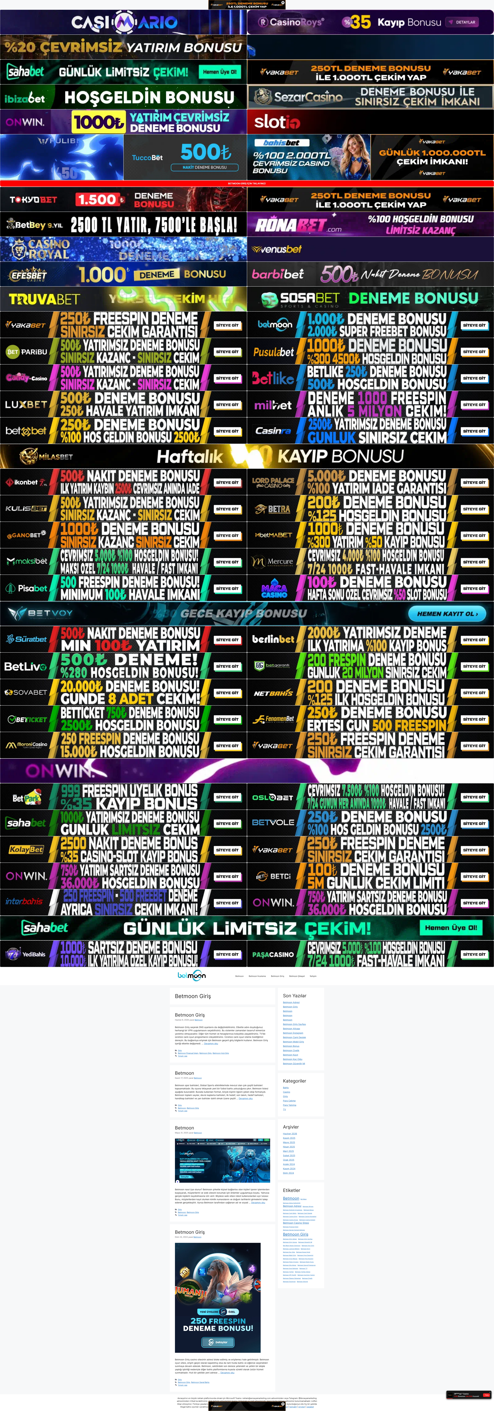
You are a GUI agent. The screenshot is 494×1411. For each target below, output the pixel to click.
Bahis (286, 1087)
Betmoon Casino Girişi (290, 1216)
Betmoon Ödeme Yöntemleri (292, 1278)
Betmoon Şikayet (297, 976)
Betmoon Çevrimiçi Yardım (306, 1275)
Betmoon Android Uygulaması (292, 1210)
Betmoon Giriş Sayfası (294, 1024)
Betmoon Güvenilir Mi (294, 1063)
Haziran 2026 (290, 1133)
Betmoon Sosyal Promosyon (307, 1265)
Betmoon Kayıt (290, 1055)
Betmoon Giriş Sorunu (290, 1242)
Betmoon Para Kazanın (306, 1259)
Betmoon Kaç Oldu (292, 1059)
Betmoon (239, 976)
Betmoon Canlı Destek (294, 1037)
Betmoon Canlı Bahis (289, 1213)
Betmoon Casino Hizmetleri (307, 1216)
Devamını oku (211, 1043)
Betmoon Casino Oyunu (290, 1220)
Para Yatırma (289, 1105)
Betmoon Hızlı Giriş (221, 1053)
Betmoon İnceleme (257, 976)
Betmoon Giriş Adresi (290, 1239)
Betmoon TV (303, 1268)
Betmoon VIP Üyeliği (289, 1275)
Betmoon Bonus (291, 1046)
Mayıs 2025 (289, 1142)
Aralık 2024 (289, 1164)
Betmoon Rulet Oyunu (307, 1262)
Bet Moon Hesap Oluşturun (291, 1245)
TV (284, 1109)
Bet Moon (304, 1199)
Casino (286, 1092)
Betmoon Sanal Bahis (200, 1382)
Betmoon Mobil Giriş (293, 1041)
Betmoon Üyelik (291, 1050)
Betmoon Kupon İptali (303, 1252)
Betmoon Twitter (288, 1272)
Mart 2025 (288, 1151)
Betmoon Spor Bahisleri (290, 1268)
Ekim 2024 (288, 1173)
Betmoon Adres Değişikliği (291, 1203)
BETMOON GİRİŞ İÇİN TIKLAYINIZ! (247, 183)
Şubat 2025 (289, 1155)
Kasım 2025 (289, 1138)
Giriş (180, 1050)
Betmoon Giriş (277, 976)
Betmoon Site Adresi (289, 1265)
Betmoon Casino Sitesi (296, 1222)
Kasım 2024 (289, 1168)
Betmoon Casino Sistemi (307, 1220)
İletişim (313, 976)
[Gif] (247, 456)
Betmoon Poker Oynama (290, 1262)
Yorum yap (182, 1056)
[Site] (123, 325)
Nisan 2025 (289, 1147)
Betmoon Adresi (291, 1002)
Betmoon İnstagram (293, 1033)
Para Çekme (289, 1100)
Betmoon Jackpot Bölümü (291, 1249)
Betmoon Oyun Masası (290, 1259)
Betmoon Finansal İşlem (188, 1053)
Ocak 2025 (288, 1160)
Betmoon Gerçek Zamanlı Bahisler (294, 1230)
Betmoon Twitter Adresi (302, 1272)
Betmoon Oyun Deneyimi (305, 1255)
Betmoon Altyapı (291, 1028)
